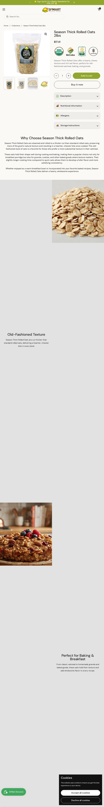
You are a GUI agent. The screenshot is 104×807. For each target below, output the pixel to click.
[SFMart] (51, 9)
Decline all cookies (80, 800)
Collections (16, 26)
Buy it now (77, 84)
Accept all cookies (80, 792)
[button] (98, 9)
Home (6, 26)
